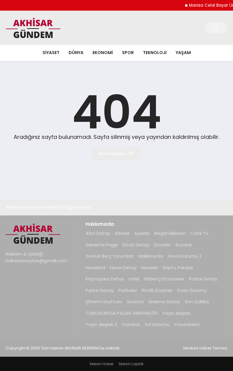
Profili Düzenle (157, 290)
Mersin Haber (101, 363)
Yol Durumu (157, 324)
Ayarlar (142, 233)
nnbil (134, 279)
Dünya (76, 53)
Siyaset (50, 53)
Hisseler (149, 267)
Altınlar (122, 233)
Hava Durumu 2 (184, 256)
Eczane (184, 245)
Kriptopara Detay (105, 279)
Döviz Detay (136, 245)
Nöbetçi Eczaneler (164, 279)
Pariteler (127, 290)
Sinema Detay (164, 301)
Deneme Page (102, 245)
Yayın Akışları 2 (101, 324)
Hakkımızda (150, 256)
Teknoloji (155, 53)
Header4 (95, 267)
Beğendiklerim (170, 233)
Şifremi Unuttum (104, 301)
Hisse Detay (123, 267)
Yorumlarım (187, 324)
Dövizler (162, 245)
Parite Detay (203, 279)
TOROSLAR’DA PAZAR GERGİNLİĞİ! (122, 313)
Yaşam (183, 53)
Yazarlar (131, 324)
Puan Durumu (192, 290)
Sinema (135, 301)
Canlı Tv (199, 233)
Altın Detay (98, 233)
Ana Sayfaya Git (116, 153)
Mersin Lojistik (131, 363)
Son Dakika (197, 301)
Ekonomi (103, 53)
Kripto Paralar (178, 267)
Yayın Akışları (176, 313)
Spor (128, 53)
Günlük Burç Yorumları (109, 256)
